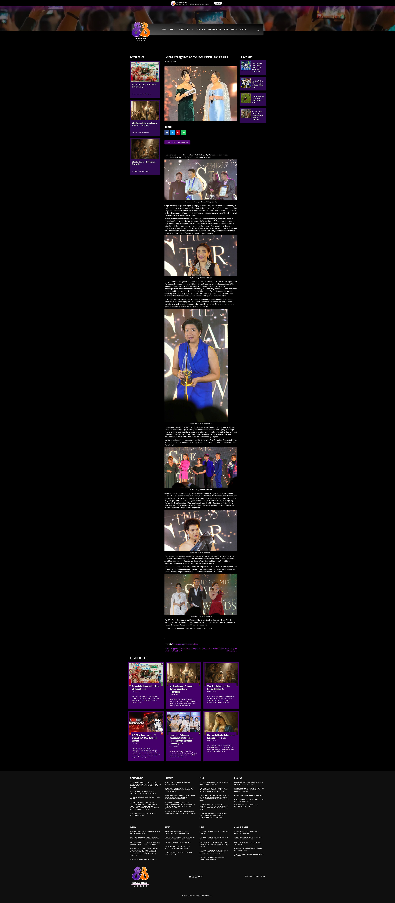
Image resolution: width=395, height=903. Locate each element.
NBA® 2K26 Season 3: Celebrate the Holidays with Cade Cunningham (177, 847)
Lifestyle (142, 94)
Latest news (135, 94)
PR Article (148, 94)
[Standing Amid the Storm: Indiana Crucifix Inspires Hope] (253, 99)
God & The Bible (136, 132)
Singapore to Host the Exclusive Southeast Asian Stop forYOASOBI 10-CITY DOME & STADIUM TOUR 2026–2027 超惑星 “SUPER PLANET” (180, 805)
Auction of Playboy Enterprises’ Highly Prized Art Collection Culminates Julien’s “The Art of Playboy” (214, 851)
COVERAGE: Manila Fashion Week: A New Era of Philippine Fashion (214, 838)
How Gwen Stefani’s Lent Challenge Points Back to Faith (143, 814)
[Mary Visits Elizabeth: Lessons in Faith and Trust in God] (221, 736)
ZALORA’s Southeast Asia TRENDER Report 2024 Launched (212, 858)
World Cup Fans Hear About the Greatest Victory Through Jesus (177, 832)
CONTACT (248, 876)
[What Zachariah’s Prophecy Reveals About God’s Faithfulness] (145, 118)
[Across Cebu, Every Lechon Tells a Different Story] (145, 79)
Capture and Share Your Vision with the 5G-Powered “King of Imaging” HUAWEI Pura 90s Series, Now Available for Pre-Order (214, 798)
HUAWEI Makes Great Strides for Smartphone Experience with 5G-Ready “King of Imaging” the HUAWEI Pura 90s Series (214, 807)
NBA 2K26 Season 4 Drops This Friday (178, 843)
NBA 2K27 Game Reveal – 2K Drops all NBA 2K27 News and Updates (214, 783)
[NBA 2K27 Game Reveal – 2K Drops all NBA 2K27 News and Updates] (146, 736)
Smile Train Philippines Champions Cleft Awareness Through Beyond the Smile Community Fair (179, 789)
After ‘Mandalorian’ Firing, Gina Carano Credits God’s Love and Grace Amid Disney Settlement (249, 789)
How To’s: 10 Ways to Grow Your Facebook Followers (246, 805)
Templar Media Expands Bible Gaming (143, 859)
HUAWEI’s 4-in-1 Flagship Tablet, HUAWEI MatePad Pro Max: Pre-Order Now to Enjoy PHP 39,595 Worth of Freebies (214, 789)
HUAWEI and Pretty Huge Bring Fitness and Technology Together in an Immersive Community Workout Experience (214, 816)
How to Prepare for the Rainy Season (248, 795)
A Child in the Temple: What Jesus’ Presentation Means (246, 832)
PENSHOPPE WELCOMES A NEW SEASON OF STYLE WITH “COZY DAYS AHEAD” (248, 783)
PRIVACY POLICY (259, 876)
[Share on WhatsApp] (183, 132)
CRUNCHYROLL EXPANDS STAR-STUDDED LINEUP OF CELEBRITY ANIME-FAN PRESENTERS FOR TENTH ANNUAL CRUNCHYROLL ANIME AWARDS (145, 785)
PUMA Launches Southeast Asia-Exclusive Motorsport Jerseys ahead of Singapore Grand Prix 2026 (180, 797)
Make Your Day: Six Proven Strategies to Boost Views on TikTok (249, 800)
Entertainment (177, 644)
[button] (190, 877)
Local (196, 644)
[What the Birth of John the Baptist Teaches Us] (145, 156)
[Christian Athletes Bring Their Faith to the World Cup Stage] (253, 83)
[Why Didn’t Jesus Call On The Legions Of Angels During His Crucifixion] (253, 115)
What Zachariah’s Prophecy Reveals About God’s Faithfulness (247, 838)
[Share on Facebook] (166, 132)
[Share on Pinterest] (178, 132)
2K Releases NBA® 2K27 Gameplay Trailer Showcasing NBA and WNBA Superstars (145, 838)
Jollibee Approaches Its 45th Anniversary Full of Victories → (220, 649)
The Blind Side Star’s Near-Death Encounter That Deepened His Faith (143, 792)
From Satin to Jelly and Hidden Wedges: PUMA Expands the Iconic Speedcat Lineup (180, 812)
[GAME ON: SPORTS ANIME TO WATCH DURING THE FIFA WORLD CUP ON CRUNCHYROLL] (253, 67)
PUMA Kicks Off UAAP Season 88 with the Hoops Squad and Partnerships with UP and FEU (214, 844)
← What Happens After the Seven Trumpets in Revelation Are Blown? (182, 649)
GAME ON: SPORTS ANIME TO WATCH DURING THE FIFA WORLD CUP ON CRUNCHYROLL (145, 843)
